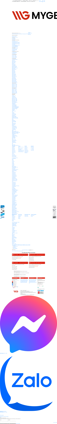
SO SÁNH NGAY (2, 416)
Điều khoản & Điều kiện (24, 282)
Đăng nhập (1, 423)
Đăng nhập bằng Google (12, 423)
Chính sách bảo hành (32, 281)
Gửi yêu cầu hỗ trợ (31, 279)
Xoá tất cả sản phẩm (6, 416)
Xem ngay (20, 257)
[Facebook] (12, 283)
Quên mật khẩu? (55, 422)
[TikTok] (12, 282)
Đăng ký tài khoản (18, 423)
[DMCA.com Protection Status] (42, 290)
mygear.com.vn (28, 294)
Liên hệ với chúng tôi (22, 279)
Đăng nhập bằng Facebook (6, 423)
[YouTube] (12, 281)
